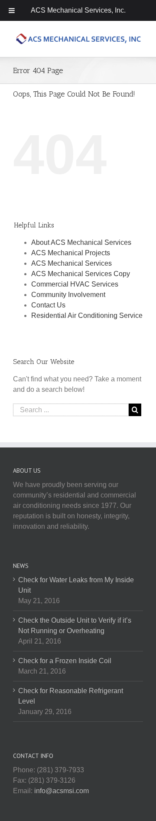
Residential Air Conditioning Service (87, 315)
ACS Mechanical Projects (70, 253)
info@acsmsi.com (61, 790)
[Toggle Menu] (11, 10)
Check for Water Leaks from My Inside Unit (76, 585)
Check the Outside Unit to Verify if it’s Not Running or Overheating (74, 625)
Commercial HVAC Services (74, 284)
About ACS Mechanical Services (81, 242)
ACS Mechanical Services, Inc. (78, 10)
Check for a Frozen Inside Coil (64, 660)
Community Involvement (68, 294)
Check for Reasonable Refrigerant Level (70, 696)
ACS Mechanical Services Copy (80, 273)
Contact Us (48, 305)
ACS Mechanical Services (71, 263)
